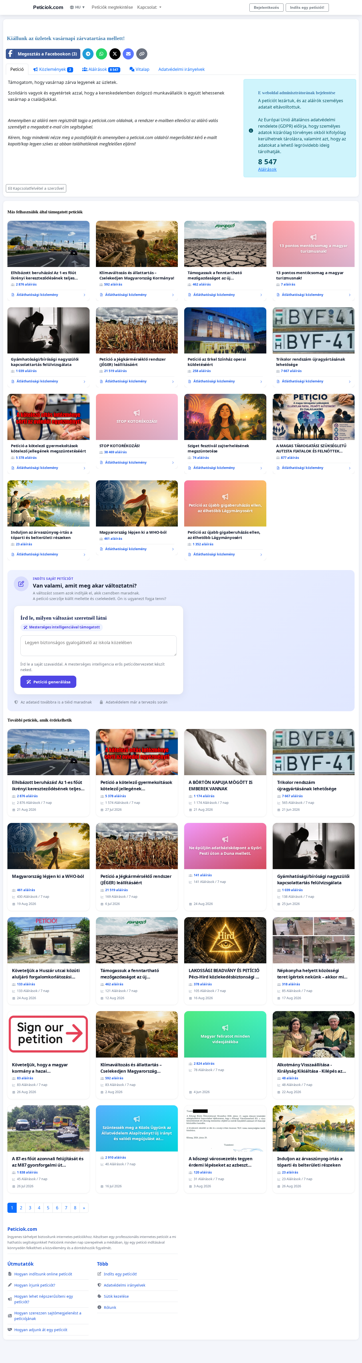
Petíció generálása (51, 681)
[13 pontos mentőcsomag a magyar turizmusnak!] (314, 261)
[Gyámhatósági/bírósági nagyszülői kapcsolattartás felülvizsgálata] (48, 347)
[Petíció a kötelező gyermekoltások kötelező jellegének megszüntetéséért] (48, 434)
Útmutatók (20, 1264)
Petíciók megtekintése (112, 7)
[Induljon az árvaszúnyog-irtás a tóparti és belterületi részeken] (48, 520)
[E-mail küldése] (128, 53)
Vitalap (142, 69)
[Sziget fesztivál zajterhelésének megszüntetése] (225, 434)
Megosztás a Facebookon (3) (47, 54)
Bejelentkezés (266, 7)
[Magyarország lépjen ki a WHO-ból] (137, 517)
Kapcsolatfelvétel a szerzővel (38, 188)
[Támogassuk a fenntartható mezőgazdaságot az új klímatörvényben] (225, 261)
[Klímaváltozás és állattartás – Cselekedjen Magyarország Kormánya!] (137, 261)
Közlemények (54, 69)
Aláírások (102, 69)
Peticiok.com (48, 7)
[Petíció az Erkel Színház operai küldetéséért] (225, 347)
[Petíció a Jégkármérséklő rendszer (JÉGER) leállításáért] (137, 347)
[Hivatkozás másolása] (141, 53)
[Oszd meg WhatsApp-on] (101, 53)
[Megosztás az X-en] (115, 53)
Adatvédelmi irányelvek (181, 69)
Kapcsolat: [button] (147, 7)
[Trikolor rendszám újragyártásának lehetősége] (314, 347)
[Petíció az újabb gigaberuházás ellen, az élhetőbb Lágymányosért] (225, 520)
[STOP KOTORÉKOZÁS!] (137, 431)
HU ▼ (80, 7)
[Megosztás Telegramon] (88, 53)
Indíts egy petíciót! (307, 7)
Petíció (17, 69)
